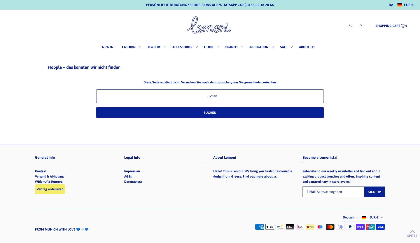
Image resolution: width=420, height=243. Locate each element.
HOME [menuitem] (209, 47)
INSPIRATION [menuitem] (258, 47)
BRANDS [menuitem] (231, 47)
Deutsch (348, 217)
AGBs (128, 176)
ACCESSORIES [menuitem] (182, 47)
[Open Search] (351, 25)
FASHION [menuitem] (129, 47)
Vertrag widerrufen (50, 189)
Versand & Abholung (49, 176)
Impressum (132, 171)
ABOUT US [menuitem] (307, 47)
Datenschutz (133, 181)
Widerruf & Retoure (49, 181)
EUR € (409, 5)
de (391, 5)
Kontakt (40, 171)
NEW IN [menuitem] (108, 47)
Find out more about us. (260, 176)
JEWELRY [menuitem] (154, 47)
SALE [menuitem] (283, 47)
